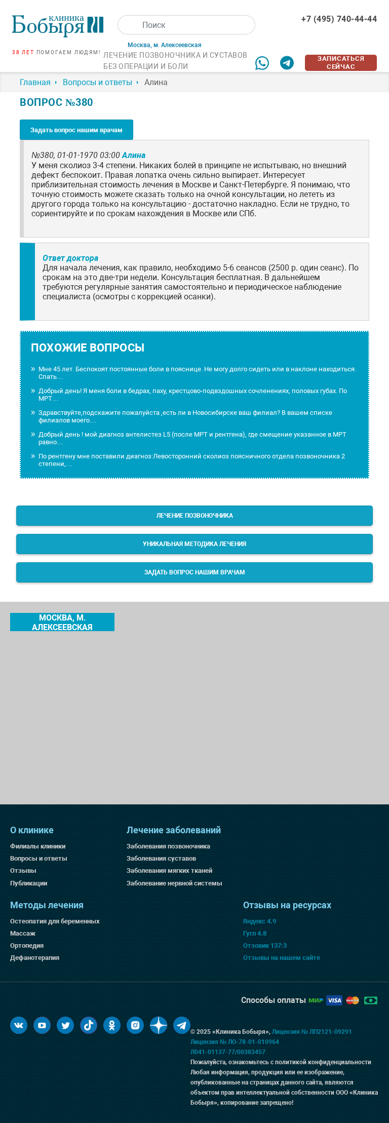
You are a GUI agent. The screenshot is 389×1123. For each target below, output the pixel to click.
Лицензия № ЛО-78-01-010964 (234, 1041)
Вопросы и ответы (38, 858)
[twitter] (65, 1025)
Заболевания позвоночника (168, 846)
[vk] (18, 1025)
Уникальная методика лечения (194, 544)
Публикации (28, 883)
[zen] (158, 1025)
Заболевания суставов (161, 858)
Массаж (22, 933)
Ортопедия (27, 945)
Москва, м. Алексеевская (62, 622)
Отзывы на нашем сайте (281, 957)
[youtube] (42, 1025)
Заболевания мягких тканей (169, 870)
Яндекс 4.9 (259, 921)
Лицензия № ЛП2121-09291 (312, 1031)
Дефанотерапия (34, 957)
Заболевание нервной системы (174, 883)
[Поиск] (127, 24)
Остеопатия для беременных (55, 921)
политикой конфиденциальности (323, 1062)
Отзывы (23, 870)
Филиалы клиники (37, 846)
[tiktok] (88, 1025)
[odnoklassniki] (112, 1025)
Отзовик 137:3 (265, 945)
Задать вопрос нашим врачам (76, 130)
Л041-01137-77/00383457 (227, 1052)
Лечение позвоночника (195, 515)
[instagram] (135, 1025)
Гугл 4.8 (254, 933)
